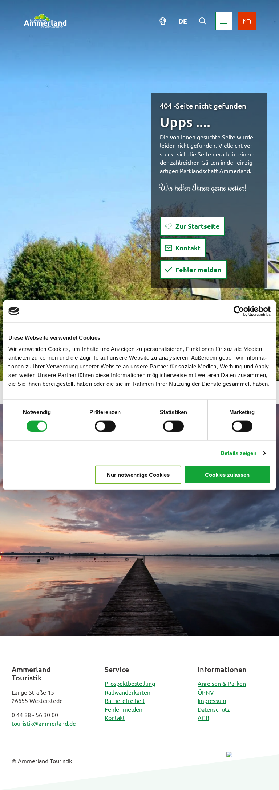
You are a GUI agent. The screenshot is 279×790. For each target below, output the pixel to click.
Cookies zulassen (227, 475)
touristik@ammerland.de (44, 723)
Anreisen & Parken (222, 683)
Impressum (212, 700)
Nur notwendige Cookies (138, 475)
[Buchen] (247, 21)
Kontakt (115, 717)
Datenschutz (214, 709)
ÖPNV (206, 692)
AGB (203, 717)
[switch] (105, 426)
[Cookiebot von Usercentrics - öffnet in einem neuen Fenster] (239, 311)
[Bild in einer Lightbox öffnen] (246, 767)
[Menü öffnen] (223, 21)
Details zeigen (238, 453)
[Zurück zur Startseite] (45, 21)
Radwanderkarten (127, 692)
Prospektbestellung (130, 683)
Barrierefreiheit (125, 700)
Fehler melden (123, 709)
